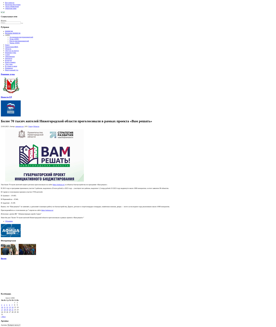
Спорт (7, 54)
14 (12, 307)
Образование (10, 56)
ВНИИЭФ (9, 31)
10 (2, 307)
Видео (3, 258)
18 (5, 310)
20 (10, 310)
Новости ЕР (6, 97)
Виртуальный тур (11, 70)
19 (7, 310)
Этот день (9, 64)
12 (7, 307)
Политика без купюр (12, 4)
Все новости (9, 3)
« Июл (3, 317)
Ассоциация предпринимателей (21, 37)
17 (2, 310)
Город (7, 45)
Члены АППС (14, 43)
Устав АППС (14, 39)
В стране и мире (11, 66)
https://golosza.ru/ (59, 185)
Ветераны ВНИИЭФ (12, 33)
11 (4, 307)
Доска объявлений (12, 6)
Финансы (8, 58)
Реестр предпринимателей (19, 41)
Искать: (3, 21)
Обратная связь (10, 8)
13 (10, 307)
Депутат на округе (12, 51)
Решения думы (10, 53)
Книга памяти (10, 62)
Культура (8, 60)
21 (12, 310)
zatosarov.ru (19, 126)
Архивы (4, 325)
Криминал (9, 68)
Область (8, 49)
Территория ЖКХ (11, 47)
